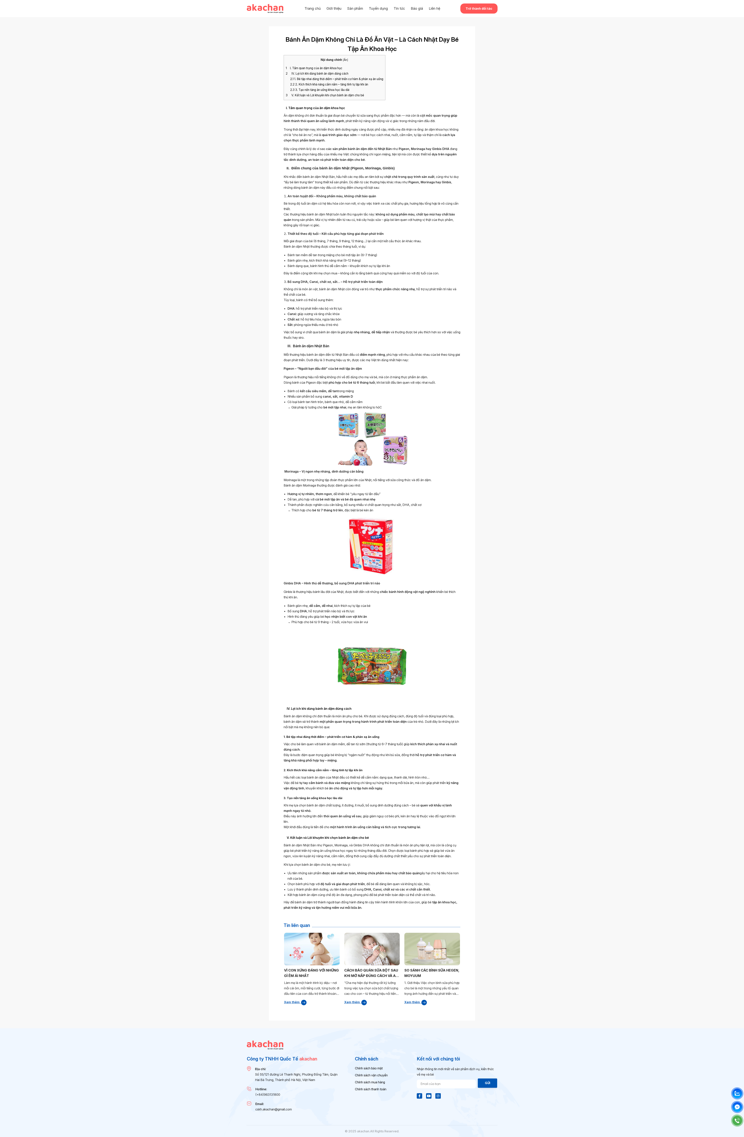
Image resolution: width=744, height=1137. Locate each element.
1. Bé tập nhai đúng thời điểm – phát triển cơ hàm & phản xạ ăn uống (336, 79)
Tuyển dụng (378, 8)
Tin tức (399, 8)
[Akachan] (265, 8)
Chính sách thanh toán (370, 1089)
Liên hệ (434, 8)
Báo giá (417, 8)
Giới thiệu (333, 8)
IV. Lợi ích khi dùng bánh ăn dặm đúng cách (317, 73)
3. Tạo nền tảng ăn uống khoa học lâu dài (319, 90)
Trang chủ (313, 8)
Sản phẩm (355, 8)
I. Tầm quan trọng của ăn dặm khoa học (314, 68)
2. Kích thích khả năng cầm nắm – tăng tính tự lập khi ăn (329, 84)
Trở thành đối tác (479, 8)
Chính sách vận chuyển (371, 1075)
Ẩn (345, 59)
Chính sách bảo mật (369, 1068)
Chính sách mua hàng (370, 1082)
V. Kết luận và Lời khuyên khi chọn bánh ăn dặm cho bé (325, 95)
